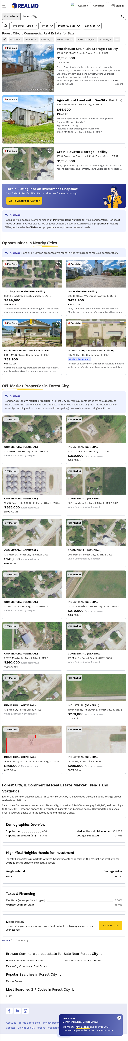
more (120, 83)
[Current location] (4, 39)
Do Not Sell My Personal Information (39, 1027)
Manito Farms (14, 981)
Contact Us (110, 925)
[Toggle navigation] (5, 5)
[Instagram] (25, 1011)
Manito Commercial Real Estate (83, 960)
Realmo (25, 5)
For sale (6, 940)
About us (11, 1022)
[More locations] (117, 39)
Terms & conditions (29, 1022)
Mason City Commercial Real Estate (26, 966)
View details (64, 68)
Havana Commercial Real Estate (25, 960)
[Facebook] (9, 1011)
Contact (10, 1027)
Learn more (106, 1030)
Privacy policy (51, 1022)
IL (13, 940)
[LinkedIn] (17, 1011)
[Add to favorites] (50, 48)
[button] (73, 16)
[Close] (119, 1018)
